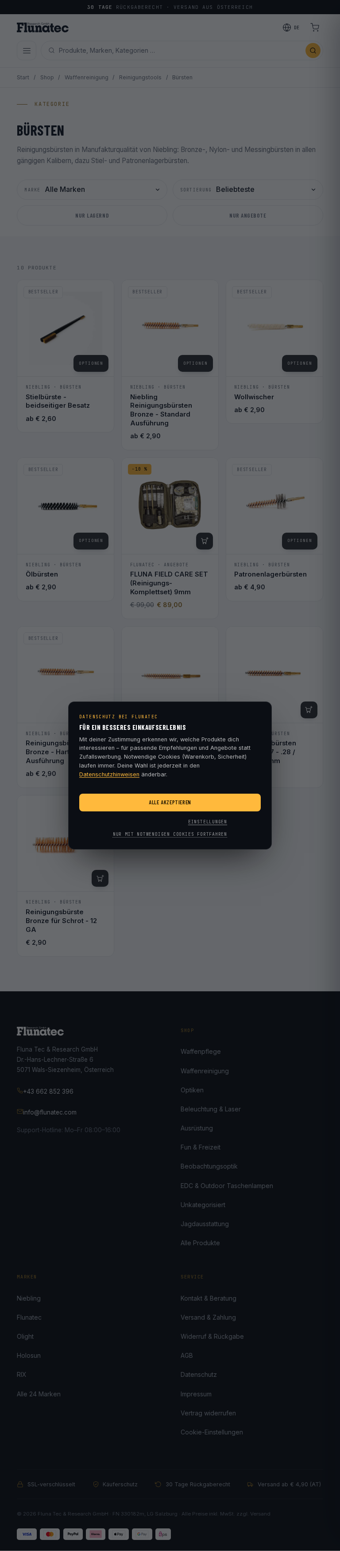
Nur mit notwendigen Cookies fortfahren (170, 834)
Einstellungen (207, 822)
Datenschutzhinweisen (109, 774)
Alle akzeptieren (170, 802)
